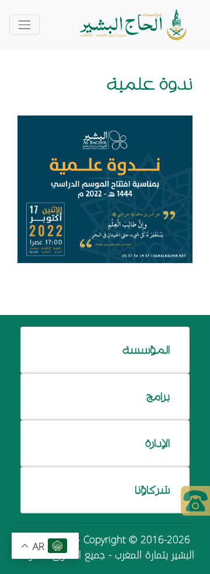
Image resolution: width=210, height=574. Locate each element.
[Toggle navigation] (24, 25)
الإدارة (157, 443)
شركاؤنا (152, 489)
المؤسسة (146, 349)
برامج (158, 396)
